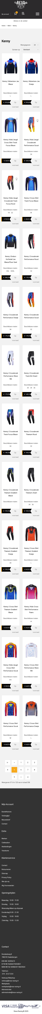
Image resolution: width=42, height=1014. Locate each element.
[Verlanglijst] (20, 102)
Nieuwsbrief (6, 820)
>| (27, 777)
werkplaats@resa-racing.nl (11, 986)
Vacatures (5, 851)
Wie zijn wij (5, 881)
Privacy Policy (6, 877)
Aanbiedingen (7, 846)
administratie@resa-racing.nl (12, 992)
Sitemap (5, 873)
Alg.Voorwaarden (8, 885)
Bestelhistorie (6, 812)
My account (5, 14)
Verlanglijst (6, 816)
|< (7, 762)
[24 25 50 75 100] (36, 45)
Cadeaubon (6, 842)
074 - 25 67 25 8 (7, 974)
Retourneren (6, 869)
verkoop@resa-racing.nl (10, 981)
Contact (4, 824)
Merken (4, 838)
